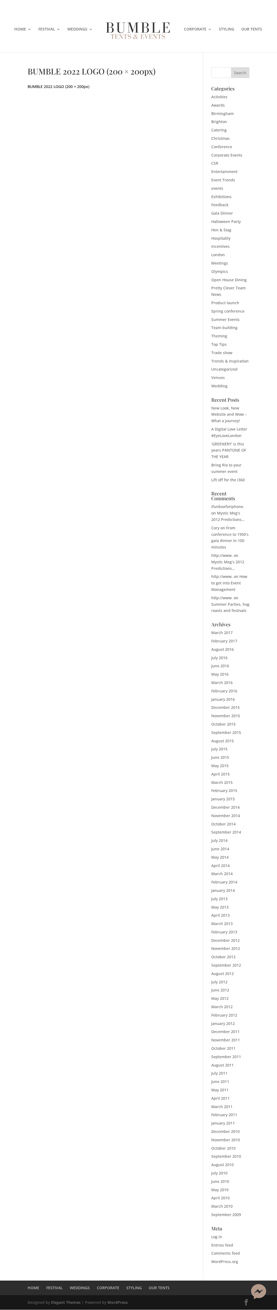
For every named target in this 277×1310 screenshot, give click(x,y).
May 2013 (220, 907)
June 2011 (220, 1081)
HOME (20, 29)
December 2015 (225, 707)
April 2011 (220, 1098)
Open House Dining (229, 279)
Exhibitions (221, 196)
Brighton (219, 121)
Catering (219, 130)
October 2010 (223, 1148)
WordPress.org (224, 1261)
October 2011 (223, 1048)
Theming (219, 335)
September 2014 (226, 832)
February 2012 (224, 1015)
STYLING (226, 29)
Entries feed (222, 1245)
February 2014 (224, 882)
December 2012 (225, 940)
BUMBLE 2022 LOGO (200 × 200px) (58, 86)
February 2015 (224, 790)
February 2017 (224, 641)
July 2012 (219, 981)
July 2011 (219, 1073)
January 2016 (223, 699)
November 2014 (225, 815)
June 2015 (220, 757)
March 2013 (222, 923)
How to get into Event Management (229, 583)
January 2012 (223, 1023)
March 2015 (222, 782)
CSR (214, 163)
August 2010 (222, 1164)
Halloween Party (226, 221)
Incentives (220, 246)
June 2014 (220, 848)
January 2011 (223, 1123)
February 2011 (224, 1114)
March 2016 (222, 682)
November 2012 (225, 948)
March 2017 (222, 632)
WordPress (117, 1302)
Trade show (221, 352)
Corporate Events (226, 155)
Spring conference (228, 311)
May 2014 (220, 857)
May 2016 (220, 674)
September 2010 (226, 1156)
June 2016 (220, 665)
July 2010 (219, 1173)
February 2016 (224, 690)
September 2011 (226, 1056)
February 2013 (224, 932)
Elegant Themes (66, 1302)
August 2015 (222, 740)
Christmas (220, 138)
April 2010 (220, 1197)
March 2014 (222, 873)
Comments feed (225, 1253)
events (217, 188)
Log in (216, 1236)
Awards (218, 105)
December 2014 (225, 807)
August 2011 (222, 1065)
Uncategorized (224, 369)
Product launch (225, 302)
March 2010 (222, 1206)
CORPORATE (195, 29)
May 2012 (220, 998)
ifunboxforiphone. (227, 506)
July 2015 (219, 749)
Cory (215, 527)
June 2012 (220, 990)
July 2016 (219, 657)
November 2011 (225, 1039)
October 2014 (223, 824)
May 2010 (220, 1189)
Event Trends (223, 179)
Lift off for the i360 (228, 479)
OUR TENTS (251, 29)
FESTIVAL (46, 29)
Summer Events (225, 319)
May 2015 (220, 765)
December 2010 (225, 1131)
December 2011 (225, 1031)
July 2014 (219, 840)
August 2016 (222, 649)
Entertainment (224, 171)
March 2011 (222, 1106)
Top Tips (219, 344)
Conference (221, 146)
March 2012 (222, 1006)
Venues (218, 377)
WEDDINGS (77, 29)
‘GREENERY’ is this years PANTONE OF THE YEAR (228, 450)
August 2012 (222, 973)
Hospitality (220, 238)
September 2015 (226, 732)
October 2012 (223, 956)
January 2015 (223, 798)
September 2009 (226, 1214)
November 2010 (225, 1139)
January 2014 (223, 890)
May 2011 (220, 1089)
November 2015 (225, 715)
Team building (224, 327)
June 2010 (220, 1181)
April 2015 (220, 774)
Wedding (219, 385)
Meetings (219, 263)
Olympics (219, 271)
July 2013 (219, 898)
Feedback (220, 204)
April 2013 (220, 915)
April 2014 (220, 865)
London (218, 254)
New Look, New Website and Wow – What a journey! (229, 414)
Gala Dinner (222, 213)
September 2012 (226, 965)
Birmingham (222, 113)
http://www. (222, 555)
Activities (219, 96)
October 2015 (223, 724)
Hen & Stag (221, 229)
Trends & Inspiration (230, 361)
